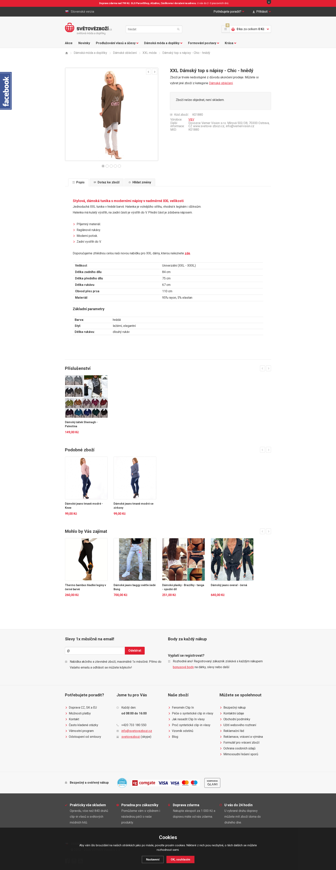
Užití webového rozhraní (239, 725)
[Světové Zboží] (66, 53)
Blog (175, 737)
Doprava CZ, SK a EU (83, 707)
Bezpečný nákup (234, 707)
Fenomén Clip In (183, 707)
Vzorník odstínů (182, 731)
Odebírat (134, 650)
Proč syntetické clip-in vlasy (191, 725)
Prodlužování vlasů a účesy (116, 43)
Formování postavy (202, 43)
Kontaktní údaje (233, 713)
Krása (229, 43)
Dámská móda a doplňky (161, 43)
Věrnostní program (81, 731)
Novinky (84, 43)
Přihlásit (262, 11)
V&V (191, 119)
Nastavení (152, 859)
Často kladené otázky (83, 725)
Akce (69, 43)
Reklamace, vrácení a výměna (243, 737)
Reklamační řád (233, 731)
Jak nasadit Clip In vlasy (188, 719)
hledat (178, 29)
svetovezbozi (130, 737)
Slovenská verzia (82, 11)
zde (187, 253)
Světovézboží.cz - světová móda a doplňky (88, 29)
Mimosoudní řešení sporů (240, 754)
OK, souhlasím (180, 859)
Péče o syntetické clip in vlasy (192, 713)
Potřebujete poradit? (227, 11)
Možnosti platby (80, 713)
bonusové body (183, 667)
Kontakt (74, 719)
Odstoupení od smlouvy (85, 737)
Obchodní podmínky (236, 719)
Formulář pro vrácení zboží (241, 742)
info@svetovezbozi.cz (136, 731)
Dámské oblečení (221, 83)
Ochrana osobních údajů (239, 748)
